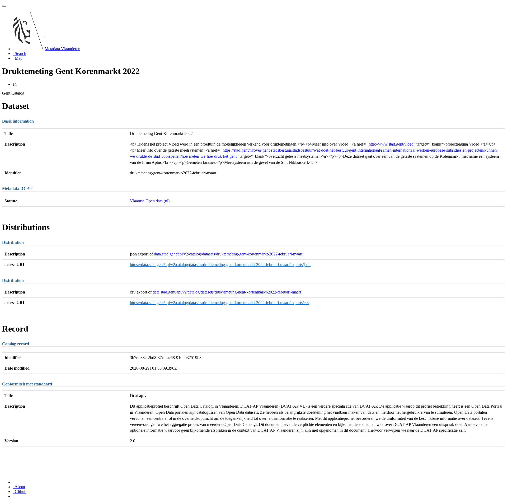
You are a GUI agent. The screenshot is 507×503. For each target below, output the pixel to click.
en (15, 84)
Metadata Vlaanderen (62, 48)
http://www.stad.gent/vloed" (392, 144)
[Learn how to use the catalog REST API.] (13, 496)
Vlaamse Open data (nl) (150, 201)
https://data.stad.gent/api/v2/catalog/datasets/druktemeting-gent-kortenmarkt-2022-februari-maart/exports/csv (219, 302)
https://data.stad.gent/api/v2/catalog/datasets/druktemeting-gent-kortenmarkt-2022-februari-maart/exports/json (220, 264)
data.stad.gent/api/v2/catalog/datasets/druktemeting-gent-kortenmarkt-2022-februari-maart (228, 254)
